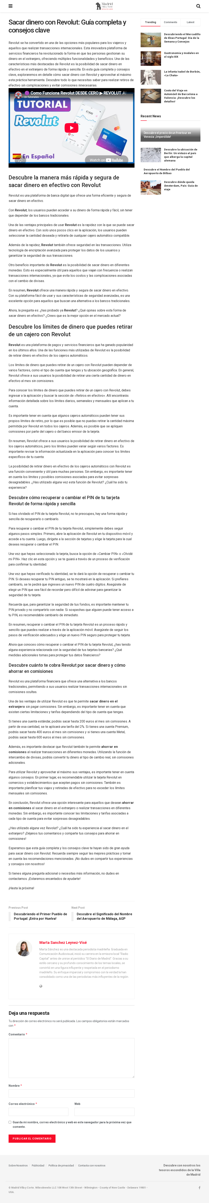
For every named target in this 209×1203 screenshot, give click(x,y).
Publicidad (38, 1165)
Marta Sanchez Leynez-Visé (63, 942)
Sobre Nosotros (18, 1165)
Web (77, 1104)
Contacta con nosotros (91, 1165)
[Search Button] (198, 6)
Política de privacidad (61, 1165)
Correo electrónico (23, 1104)
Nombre (15, 1086)
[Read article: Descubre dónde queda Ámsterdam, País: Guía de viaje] (151, 187)
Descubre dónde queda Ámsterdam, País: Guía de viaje (181, 185)
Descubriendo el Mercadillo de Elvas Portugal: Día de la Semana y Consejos (182, 38)
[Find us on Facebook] (199, 1187)
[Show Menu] (10, 6)
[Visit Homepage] (104, 6)
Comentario (18, 1034)
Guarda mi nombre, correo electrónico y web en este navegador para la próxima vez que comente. (72, 1124)
